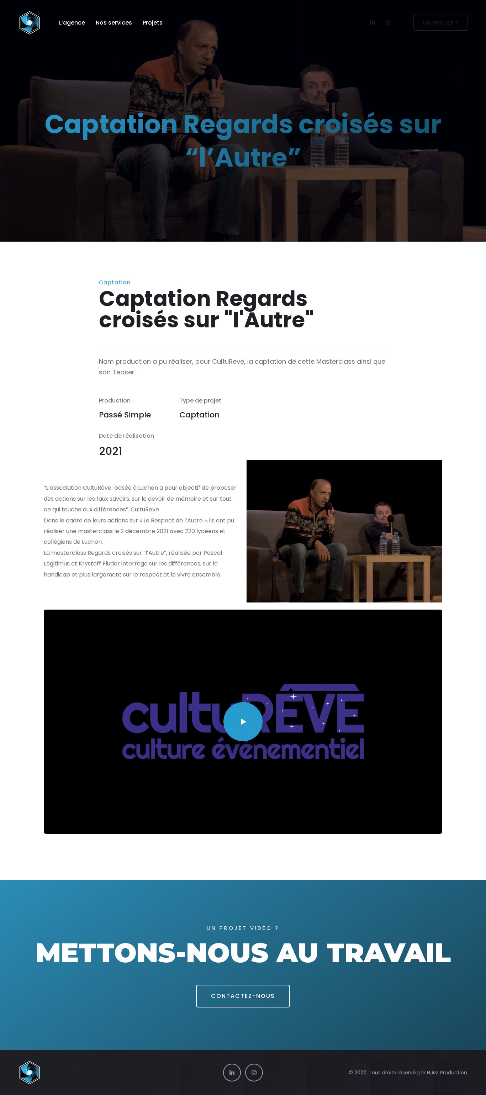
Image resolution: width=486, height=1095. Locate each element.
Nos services (114, 23)
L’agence (72, 23)
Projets (153, 23)
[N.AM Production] (29, 23)
